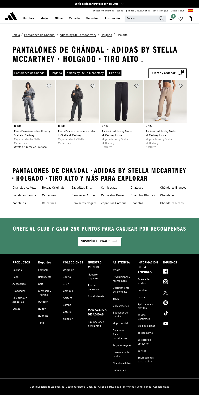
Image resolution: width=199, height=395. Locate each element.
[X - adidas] (174, 293)
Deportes (92, 18)
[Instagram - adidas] (174, 282)
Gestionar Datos (75, 386)
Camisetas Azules (84, 195)
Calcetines (49, 203)
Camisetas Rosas (112, 195)
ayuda (120, 11)
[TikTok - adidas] (174, 313)
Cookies (91, 386)
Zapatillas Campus (114, 203)
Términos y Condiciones (137, 386)
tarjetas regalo (160, 11)
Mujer (44, 18)
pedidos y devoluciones (138, 11)
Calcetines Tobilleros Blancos (54, 196)
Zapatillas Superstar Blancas (25, 204)
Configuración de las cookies (47, 386)
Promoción (112, 18)
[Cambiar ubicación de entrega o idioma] (190, 11)
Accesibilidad (161, 386)
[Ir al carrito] (189, 18)
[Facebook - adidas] (174, 272)
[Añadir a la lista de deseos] (49, 87)
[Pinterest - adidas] (174, 303)
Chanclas (137, 203)
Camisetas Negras (84, 203)
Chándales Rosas (172, 203)
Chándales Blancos (173, 187)
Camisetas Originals (108, 188)
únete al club (178, 11)
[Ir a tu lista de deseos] (180, 18)
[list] (80, 73)
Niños (59, 18)
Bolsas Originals (53, 187)
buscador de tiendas (103, 11)
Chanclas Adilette (24, 187)
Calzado (74, 18)
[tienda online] (11, 16)
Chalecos (137, 187)
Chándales (167, 195)
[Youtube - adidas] (174, 324)
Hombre (28, 18)
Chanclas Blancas (143, 195)
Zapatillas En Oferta (80, 188)
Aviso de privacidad (109, 386)
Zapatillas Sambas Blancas (25, 196)
